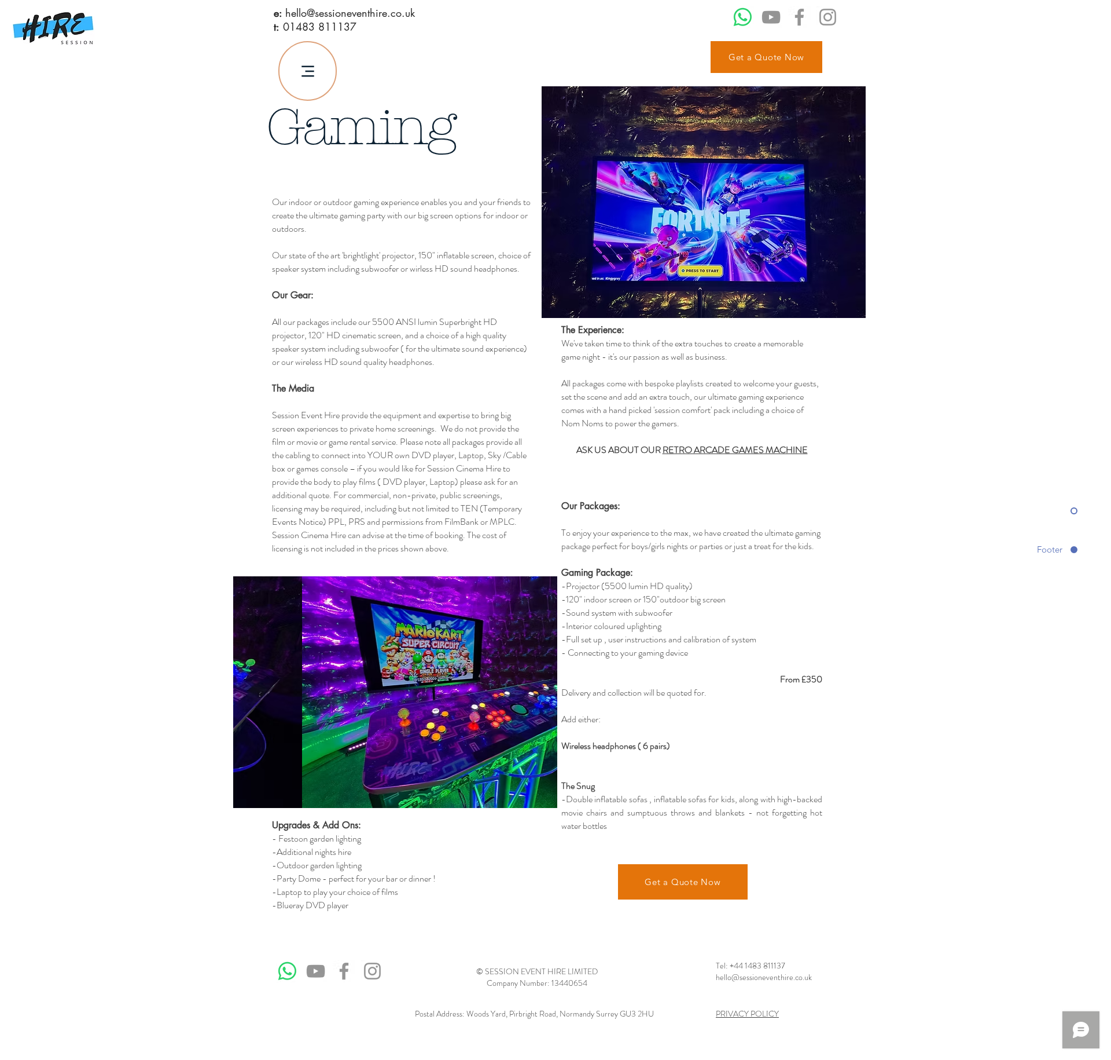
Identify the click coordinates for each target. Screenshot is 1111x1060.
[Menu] (307, 71)
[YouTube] (771, 17)
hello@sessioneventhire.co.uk (350, 13)
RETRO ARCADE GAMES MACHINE (735, 449)
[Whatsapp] (742, 17)
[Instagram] (827, 17)
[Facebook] (799, 17)
